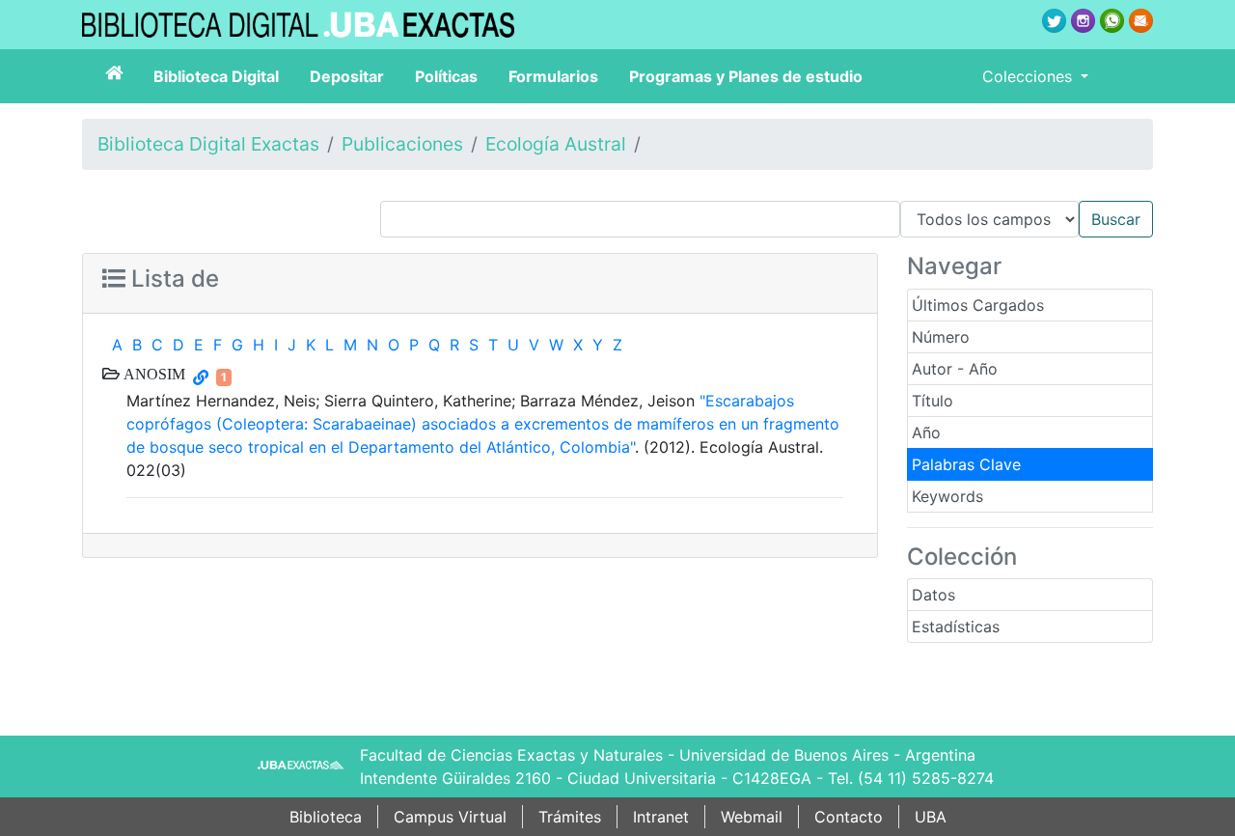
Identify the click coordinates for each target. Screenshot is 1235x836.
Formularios (553, 76)
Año (926, 432)
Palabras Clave (966, 464)
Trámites (569, 816)
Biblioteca (325, 816)
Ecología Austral (555, 143)
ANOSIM (152, 373)
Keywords (947, 496)
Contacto (848, 816)
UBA (931, 816)
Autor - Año (955, 368)
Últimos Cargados (978, 305)
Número (941, 337)
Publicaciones (402, 143)
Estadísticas (956, 626)
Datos (933, 594)
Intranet (661, 816)
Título (932, 400)
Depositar (347, 76)
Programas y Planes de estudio (746, 76)
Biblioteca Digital (216, 76)
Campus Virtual (450, 816)
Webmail (751, 816)
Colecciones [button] (1029, 76)
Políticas (446, 76)
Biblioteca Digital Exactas (208, 143)
